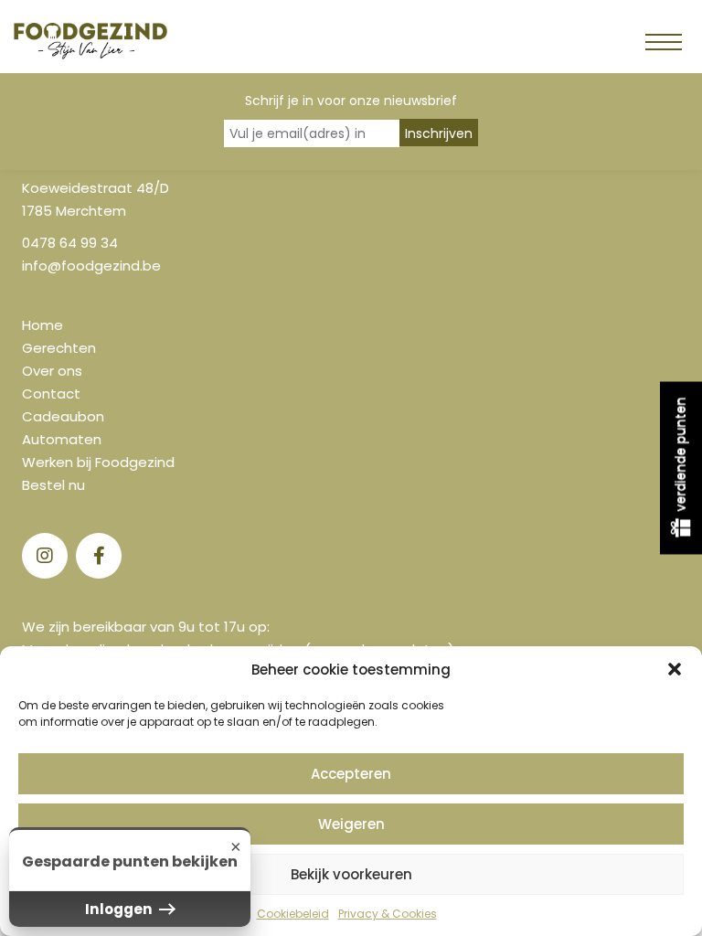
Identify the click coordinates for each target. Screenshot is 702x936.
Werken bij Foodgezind (98, 462)
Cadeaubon (63, 416)
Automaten (61, 439)
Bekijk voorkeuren (351, 874)
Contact (51, 393)
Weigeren (351, 824)
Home (42, 325)
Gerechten (59, 347)
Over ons (52, 370)
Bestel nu (53, 485)
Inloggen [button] (120, 909)
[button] (674, 669)
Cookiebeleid (293, 913)
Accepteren (351, 773)
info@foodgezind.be (91, 265)
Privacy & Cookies (387, 913)
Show (681, 468)
